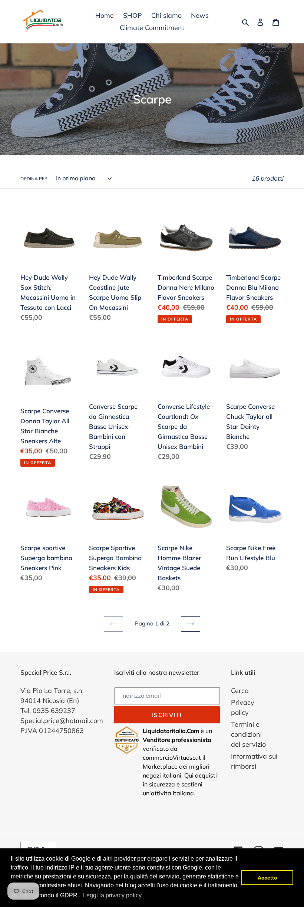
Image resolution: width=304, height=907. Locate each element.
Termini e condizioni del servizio (248, 734)
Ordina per (33, 178)
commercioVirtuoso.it (172, 757)
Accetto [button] (267, 878)
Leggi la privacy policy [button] (112, 895)
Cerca (240, 690)
